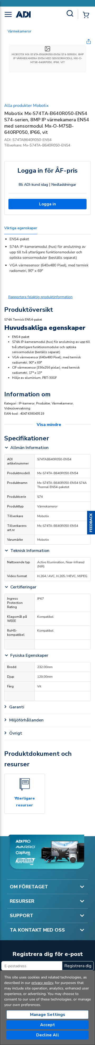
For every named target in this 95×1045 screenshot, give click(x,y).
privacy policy (42, 982)
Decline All (47, 1035)
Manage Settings (47, 1014)
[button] (91, 522)
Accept (47, 1025)
